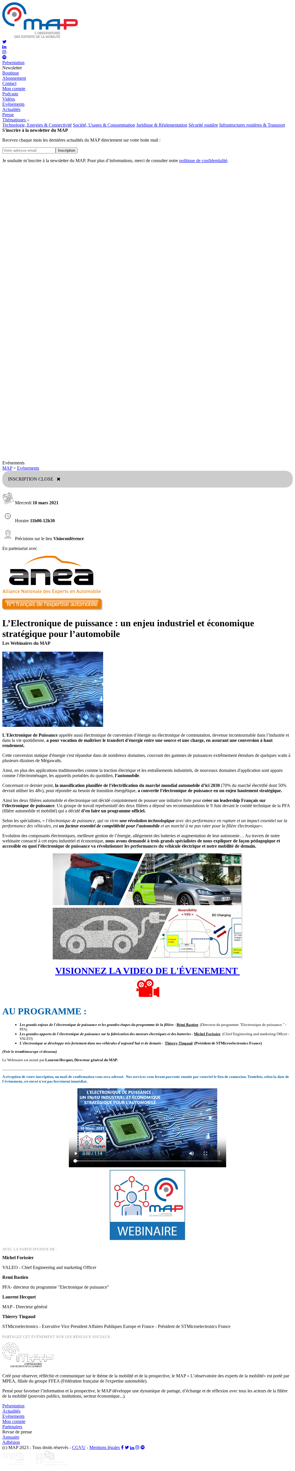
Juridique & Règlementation (161, 125)
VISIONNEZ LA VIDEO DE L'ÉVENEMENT (147, 971)
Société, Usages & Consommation (104, 125)
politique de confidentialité (203, 160)
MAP (7, 468)
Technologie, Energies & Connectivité (37, 125)
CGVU (79, 1447)
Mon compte (13, 88)
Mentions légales (104, 1447)
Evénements (28, 468)
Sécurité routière (203, 125)
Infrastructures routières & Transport (252, 125)
